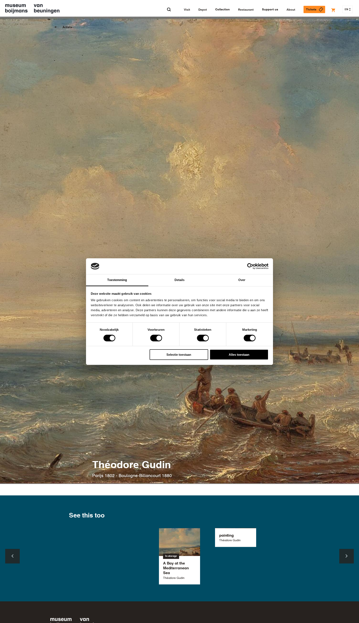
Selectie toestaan (178, 354)
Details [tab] (180, 280)
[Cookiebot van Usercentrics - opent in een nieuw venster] (250, 266)
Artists (67, 27)
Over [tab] (241, 280)
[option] (179, 556)
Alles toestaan (239, 354)
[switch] (156, 338)
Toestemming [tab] (117, 280)
